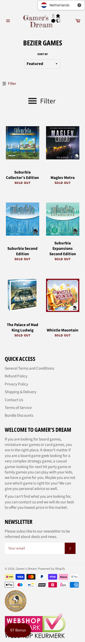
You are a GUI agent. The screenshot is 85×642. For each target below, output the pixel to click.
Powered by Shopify (51, 568)
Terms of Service (18, 408)
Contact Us (14, 400)
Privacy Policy (16, 384)
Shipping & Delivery (20, 392)
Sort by (42, 54)
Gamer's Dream (26, 568)
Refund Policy (16, 376)
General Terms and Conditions (29, 368)
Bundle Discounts (19, 415)
